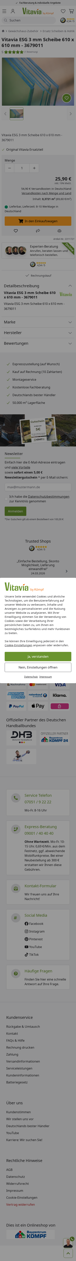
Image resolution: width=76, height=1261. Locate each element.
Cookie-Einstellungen (18, 645)
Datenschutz (31, 676)
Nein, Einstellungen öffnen (38, 667)
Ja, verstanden (38, 656)
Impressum (45, 676)
